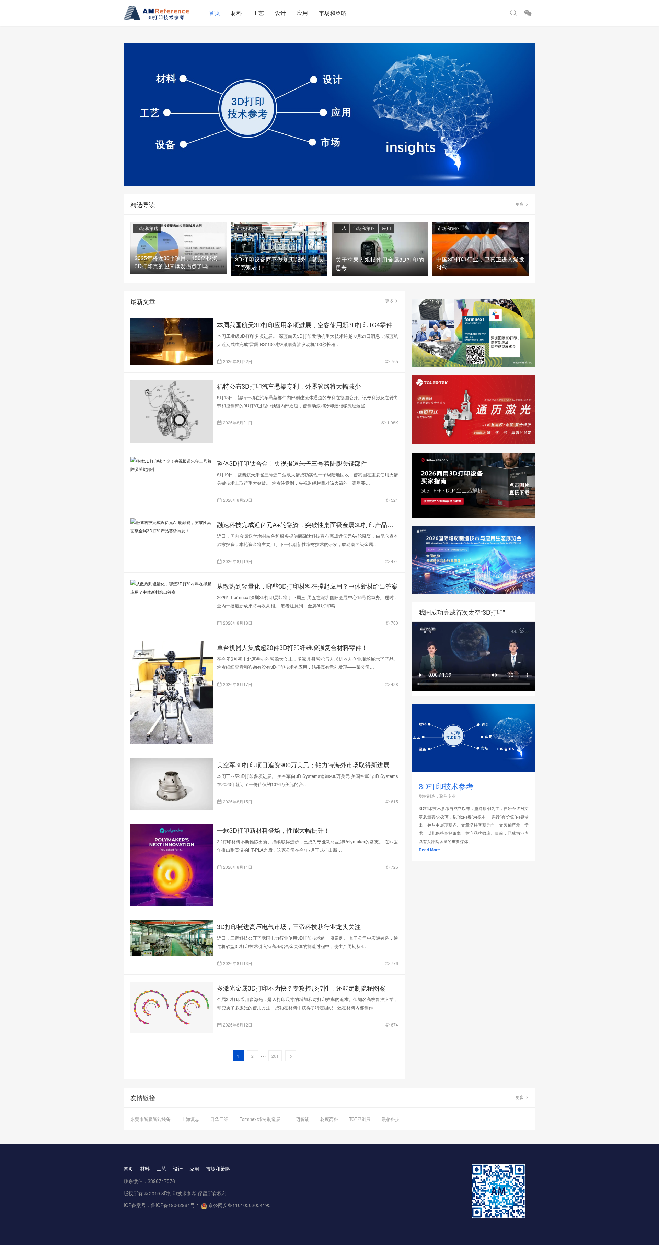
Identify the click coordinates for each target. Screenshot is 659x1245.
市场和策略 (332, 13)
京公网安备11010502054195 (239, 1204)
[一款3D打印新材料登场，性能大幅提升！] (171, 865)
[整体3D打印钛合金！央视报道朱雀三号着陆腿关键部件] (171, 465)
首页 (214, 13)
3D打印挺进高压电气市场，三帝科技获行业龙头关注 (289, 926)
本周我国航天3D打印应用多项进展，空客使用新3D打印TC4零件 (304, 324)
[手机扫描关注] (527, 13)
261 (275, 1056)
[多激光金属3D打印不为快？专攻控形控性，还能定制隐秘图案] (171, 1007)
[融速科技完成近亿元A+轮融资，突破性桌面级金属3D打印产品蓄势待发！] (171, 526)
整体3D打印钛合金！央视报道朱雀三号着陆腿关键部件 (292, 463)
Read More (429, 849)
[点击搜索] (513, 13)
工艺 (258, 13)
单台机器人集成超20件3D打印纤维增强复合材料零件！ (292, 647)
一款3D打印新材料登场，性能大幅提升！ (273, 830)
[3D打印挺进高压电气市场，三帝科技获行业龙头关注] (171, 938)
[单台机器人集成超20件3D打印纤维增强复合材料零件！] (171, 692)
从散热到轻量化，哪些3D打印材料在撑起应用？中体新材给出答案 (307, 585)
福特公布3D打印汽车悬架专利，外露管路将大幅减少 (289, 385)
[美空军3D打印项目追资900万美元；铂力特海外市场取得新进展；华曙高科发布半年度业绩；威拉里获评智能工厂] (171, 784)
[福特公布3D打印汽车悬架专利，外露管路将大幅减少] (171, 411)
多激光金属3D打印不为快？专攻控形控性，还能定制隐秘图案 (301, 987)
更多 (520, 204)
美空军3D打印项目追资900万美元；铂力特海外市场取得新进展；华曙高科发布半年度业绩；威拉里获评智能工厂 (307, 764)
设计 (280, 13)
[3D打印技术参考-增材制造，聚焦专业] (164, 13)
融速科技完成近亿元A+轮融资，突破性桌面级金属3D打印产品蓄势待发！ (307, 524)
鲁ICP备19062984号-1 (175, 1204)
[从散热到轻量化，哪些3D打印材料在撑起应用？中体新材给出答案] (171, 588)
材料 (236, 13)
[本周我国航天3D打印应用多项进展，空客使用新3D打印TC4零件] (171, 341)
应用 (302, 13)
